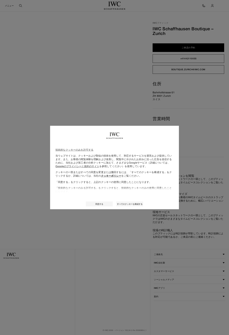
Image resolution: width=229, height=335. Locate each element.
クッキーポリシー (111, 175)
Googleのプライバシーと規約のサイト (77, 166)
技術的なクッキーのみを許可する (74, 149)
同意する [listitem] (99, 204)
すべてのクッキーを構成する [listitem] (130, 204)
